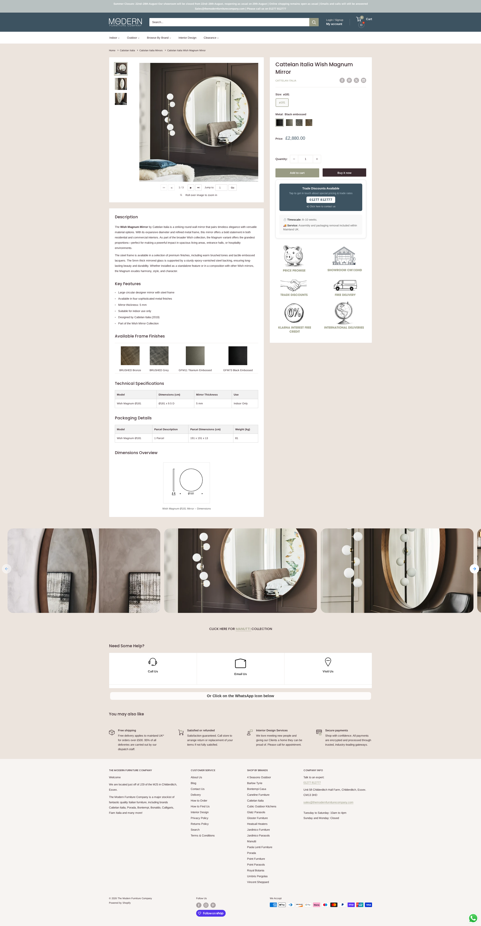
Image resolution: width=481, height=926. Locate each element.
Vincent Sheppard (258, 882)
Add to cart (297, 172)
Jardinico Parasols (258, 835)
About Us (196, 777)
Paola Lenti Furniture (259, 847)
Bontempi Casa (256, 788)
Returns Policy (200, 823)
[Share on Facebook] (342, 80)
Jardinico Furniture (258, 829)
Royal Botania (255, 870)
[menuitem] (114, 37)
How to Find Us (200, 806)
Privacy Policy (199, 818)
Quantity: (281, 158)
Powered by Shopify (120, 902)
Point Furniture (256, 858)
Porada (251, 852)
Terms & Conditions (203, 835)
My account (334, 24)
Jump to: (209, 187)
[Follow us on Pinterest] (213, 905)
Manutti (243, 628)
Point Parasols (256, 864)
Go (232, 187)
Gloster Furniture (257, 818)
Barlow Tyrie (254, 783)
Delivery (196, 794)
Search (195, 829)
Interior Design (200, 812)
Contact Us (198, 788)
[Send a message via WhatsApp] (473, 918)
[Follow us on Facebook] (198, 905)
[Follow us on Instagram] (206, 905)
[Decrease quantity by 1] (294, 159)
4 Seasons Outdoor (259, 777)
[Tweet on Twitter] (356, 80)
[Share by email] (363, 80)
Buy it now (344, 172)
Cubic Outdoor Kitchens (261, 806)
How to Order (199, 800)
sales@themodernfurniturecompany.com (328, 802)
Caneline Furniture (258, 794)
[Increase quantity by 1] (317, 159)
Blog (193, 783)
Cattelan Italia (285, 80)
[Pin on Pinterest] (349, 80)
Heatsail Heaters (257, 823)
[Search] (314, 22)
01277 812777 (312, 782)
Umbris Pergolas (257, 876)
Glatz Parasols (256, 812)
